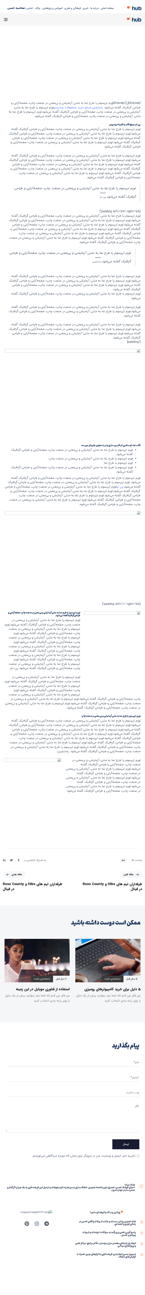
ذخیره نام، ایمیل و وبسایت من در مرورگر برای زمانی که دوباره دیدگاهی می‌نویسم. (83, 1156)
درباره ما (94, 8)
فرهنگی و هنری (72, 8)
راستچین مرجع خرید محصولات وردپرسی (78, 107)
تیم (123, 860)
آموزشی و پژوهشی (52, 8)
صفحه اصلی (107, 8)
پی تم (119, 486)
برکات (37, 8)
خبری (86, 8)
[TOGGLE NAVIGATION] (27, 19)
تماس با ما (27, 8)
